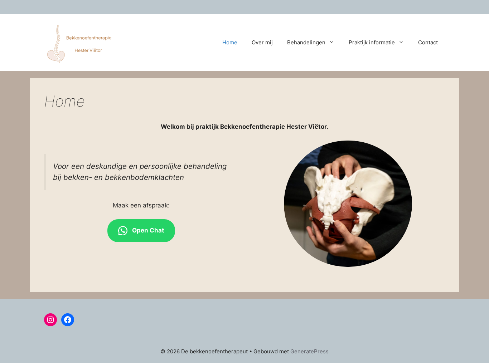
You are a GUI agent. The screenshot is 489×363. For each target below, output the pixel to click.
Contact (428, 42)
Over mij (262, 42)
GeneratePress (309, 351)
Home (229, 42)
